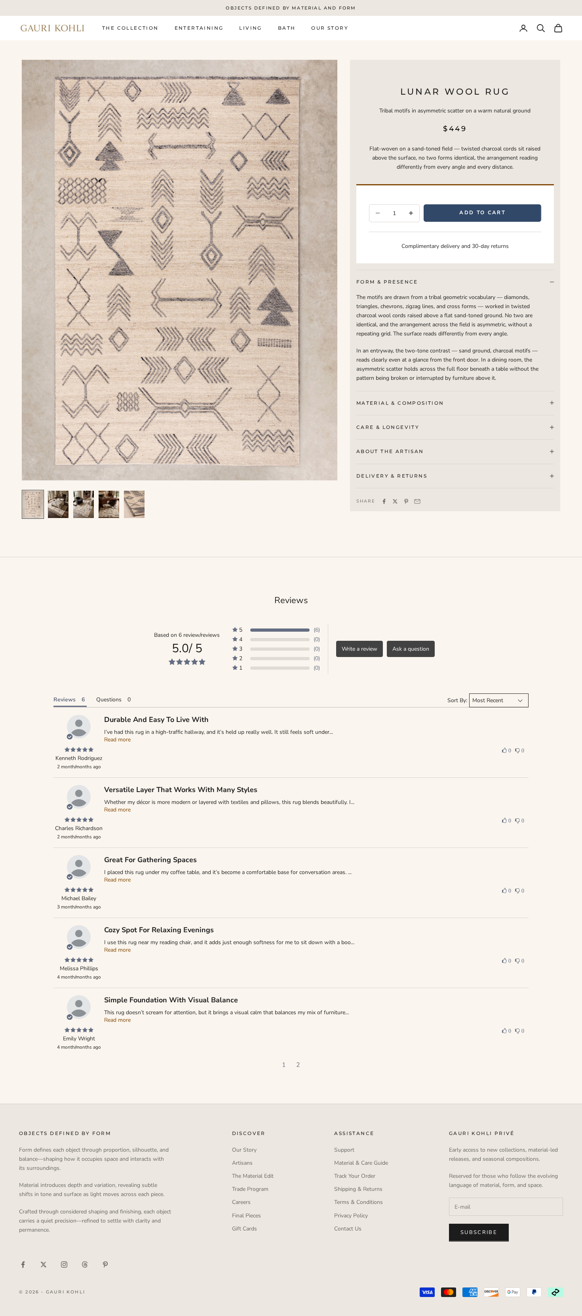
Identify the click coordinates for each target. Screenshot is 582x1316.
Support (344, 1150)
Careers (241, 1202)
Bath (287, 28)
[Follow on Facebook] (23, 1264)
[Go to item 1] (33, 504)
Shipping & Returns (358, 1189)
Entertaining (199, 28)
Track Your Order (354, 1176)
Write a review (359, 649)
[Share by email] (417, 501)
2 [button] (298, 1065)
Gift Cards (244, 1228)
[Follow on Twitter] (44, 1264)
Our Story (329, 28)
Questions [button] (109, 699)
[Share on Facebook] (384, 501)
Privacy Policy (351, 1215)
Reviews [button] (64, 699)
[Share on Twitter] (395, 501)
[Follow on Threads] (85, 1264)
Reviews (291, 600)
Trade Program (250, 1189)
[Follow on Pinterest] (105, 1264)
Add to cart (482, 212)
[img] (79, 750)
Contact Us (347, 1228)
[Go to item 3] (83, 504)
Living (250, 28)
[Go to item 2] (58, 504)
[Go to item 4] (109, 504)
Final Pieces (246, 1215)
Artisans (242, 1163)
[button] (276, 630)
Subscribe (478, 1232)
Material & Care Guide (361, 1163)
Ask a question (410, 649)
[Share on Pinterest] (406, 501)
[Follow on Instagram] (64, 1264)
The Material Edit (253, 1176)
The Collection (130, 28)
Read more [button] (117, 739)
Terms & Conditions (358, 1202)
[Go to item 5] (134, 504)
